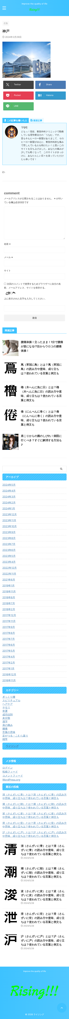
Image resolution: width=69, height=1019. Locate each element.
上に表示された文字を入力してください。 (25, 298)
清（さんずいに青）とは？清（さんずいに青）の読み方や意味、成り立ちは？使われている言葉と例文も (34, 796)
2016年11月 (9, 680)
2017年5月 (8, 650)
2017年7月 (8, 638)
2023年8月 (9, 538)
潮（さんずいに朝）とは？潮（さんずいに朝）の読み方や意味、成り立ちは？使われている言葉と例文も (34, 805)
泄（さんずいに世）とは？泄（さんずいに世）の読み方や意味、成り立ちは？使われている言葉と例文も (34, 824)
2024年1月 (8, 508)
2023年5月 (9, 555)
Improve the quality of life (34, 971)
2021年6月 (8, 579)
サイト (7, 270)
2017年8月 (8, 633)
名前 (7, 244)
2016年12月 (9, 674)
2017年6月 (8, 644)
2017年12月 (9, 615)
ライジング (12, 746)
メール (8, 257)
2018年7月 (8, 603)
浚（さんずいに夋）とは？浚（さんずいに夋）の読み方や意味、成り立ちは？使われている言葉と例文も (34, 815)
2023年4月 (9, 561)
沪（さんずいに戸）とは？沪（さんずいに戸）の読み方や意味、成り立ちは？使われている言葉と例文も (34, 834)
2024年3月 (9, 496)
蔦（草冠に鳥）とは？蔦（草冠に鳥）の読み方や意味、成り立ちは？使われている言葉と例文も (41, 369)
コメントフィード (12, 775)
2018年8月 (8, 597)
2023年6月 (9, 550)
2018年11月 (9, 591)
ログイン (7, 767)
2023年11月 (9, 520)
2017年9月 (8, 627)
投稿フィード (10, 771)
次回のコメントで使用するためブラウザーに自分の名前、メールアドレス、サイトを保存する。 (32, 285)
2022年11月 (9, 573)
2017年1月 (8, 668)
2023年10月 (9, 526)
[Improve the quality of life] (34, 11)
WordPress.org (11, 779)
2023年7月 (8, 544)
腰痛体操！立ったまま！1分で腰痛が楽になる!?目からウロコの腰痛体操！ (42, 346)
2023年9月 (9, 532)
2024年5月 (9, 484)
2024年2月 (9, 502)
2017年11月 (9, 621)
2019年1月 (8, 585)
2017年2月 (8, 662)
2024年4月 (9, 490)
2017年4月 (8, 656)
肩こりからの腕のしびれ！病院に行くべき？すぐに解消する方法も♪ (41, 440)
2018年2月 (8, 609)
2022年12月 (9, 567)
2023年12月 (9, 514)
